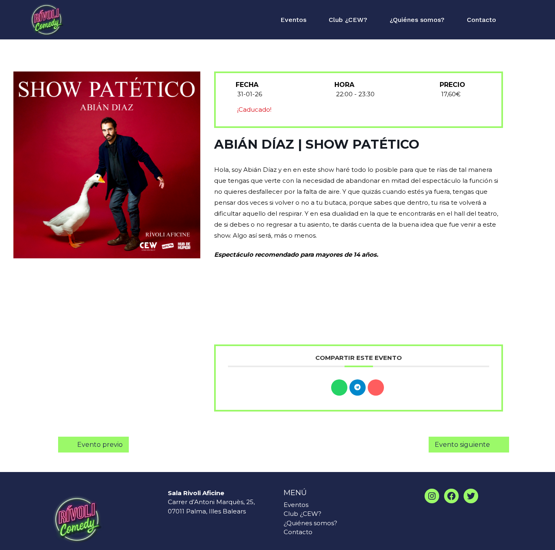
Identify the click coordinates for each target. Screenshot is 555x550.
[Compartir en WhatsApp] (339, 387)
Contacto (481, 20)
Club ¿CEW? (348, 20)
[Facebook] (451, 496)
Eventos (293, 20)
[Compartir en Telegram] (357, 387)
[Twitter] (471, 496)
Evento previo (100, 444)
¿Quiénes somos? (417, 20)
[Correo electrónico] (376, 387)
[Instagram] (432, 496)
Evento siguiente (462, 444)
